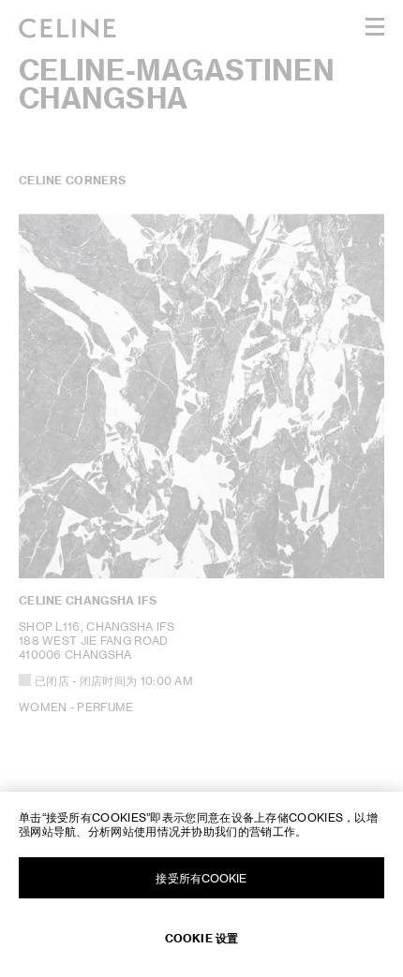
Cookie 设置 (201, 938)
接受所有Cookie (201, 878)
